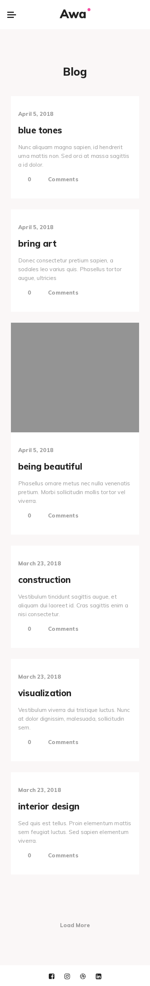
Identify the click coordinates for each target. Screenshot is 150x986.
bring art (37, 243)
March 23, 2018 (39, 563)
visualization (45, 692)
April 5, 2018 (36, 113)
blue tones (40, 130)
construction (44, 579)
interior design (48, 806)
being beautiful (50, 466)
